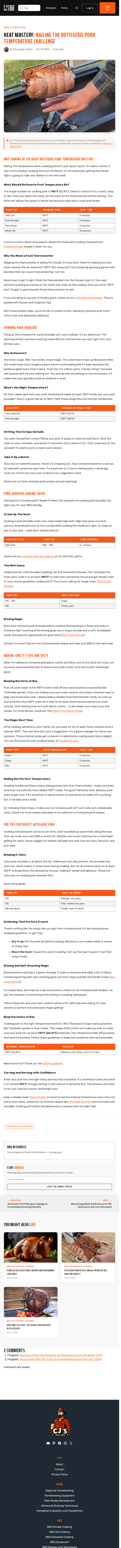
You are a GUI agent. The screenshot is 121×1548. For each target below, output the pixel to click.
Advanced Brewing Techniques (59, 1505)
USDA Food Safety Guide (67, 710)
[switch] (76, 7)
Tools (64, 7)
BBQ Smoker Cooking (59, 1526)
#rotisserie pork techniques (19, 1126)
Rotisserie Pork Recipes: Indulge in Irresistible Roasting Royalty (85, 1272)
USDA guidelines (53, 1063)
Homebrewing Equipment (60, 1495)
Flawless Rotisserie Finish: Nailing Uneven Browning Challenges (30, 1272)
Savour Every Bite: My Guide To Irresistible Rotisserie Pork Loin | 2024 (60, 1359)
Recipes (51, 7)
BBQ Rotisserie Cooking (59, 1537)
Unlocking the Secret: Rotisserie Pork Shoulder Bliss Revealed (28, 1326)
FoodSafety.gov (13, 246)
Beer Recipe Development (59, 1500)
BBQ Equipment (59, 1542)
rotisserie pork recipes (88, 297)
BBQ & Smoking (15, 27)
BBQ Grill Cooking (59, 1531)
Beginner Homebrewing (60, 1490)
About (59, 1464)
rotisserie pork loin (80, 1101)
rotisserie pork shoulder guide (39, 556)
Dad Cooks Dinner (72, 635)
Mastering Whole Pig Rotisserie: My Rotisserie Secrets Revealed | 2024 (61, 1355)
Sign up (107, 8)
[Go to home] (9, 8)
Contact (59, 1469)
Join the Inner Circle (59, 1186)
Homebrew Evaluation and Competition (59, 1510)
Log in (89, 7)
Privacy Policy (59, 1474)
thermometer (37, 1097)
